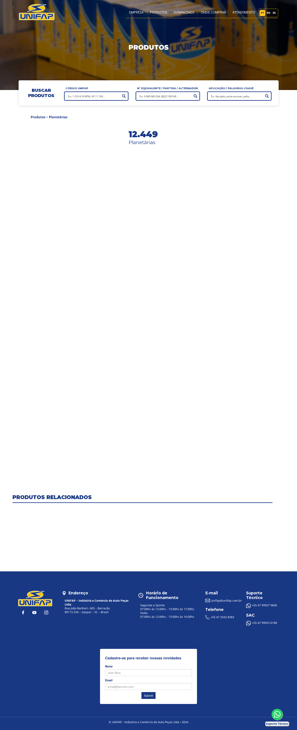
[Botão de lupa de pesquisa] (124, 96)
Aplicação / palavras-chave (231, 88)
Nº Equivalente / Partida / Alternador (167, 88)
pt (262, 13)
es (274, 13)
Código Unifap (77, 88)
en (268, 13)
